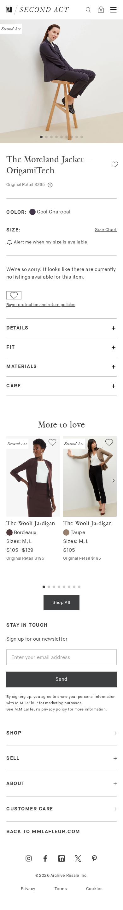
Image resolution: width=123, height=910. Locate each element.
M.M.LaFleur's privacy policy (41, 709)
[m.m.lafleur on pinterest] (94, 858)
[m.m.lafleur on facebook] (45, 858)
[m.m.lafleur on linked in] (61, 858)
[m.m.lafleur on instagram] (29, 858)
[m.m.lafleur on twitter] (78, 858)
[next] (113, 480)
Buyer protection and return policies (40, 304)
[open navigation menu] (113, 9)
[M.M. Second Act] (37, 10)
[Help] (50, 185)
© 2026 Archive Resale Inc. (61, 875)
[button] (41, 137)
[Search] (88, 9)
